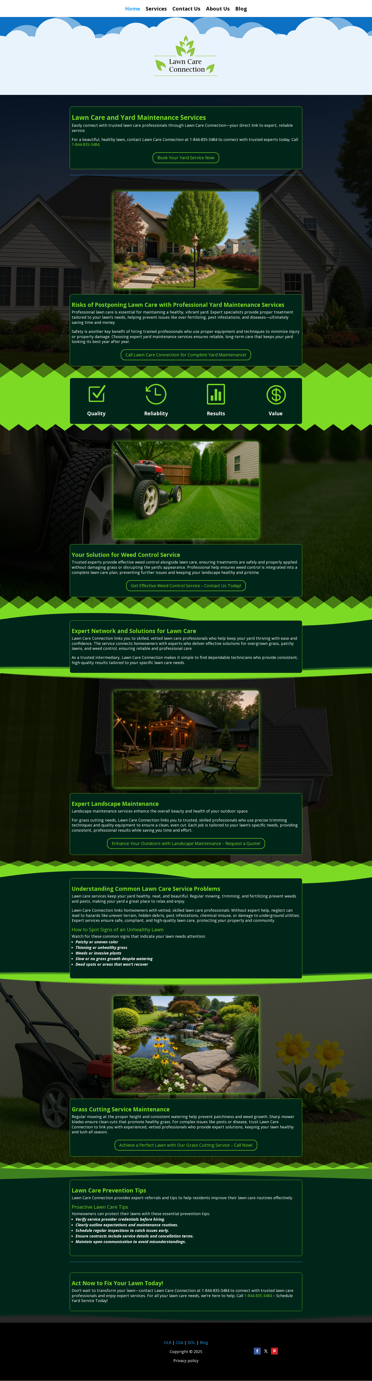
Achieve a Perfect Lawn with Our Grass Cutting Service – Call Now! (186, 1145)
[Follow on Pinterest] (274, 1351)
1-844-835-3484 (85, 144)
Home (132, 9)
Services (156, 9)
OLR (167, 1342)
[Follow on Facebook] (257, 1351)
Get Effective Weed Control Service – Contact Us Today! (186, 586)
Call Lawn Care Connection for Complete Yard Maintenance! (186, 355)
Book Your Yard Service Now (185, 158)
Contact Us (186, 9)
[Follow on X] (265, 1351)
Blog (241, 9)
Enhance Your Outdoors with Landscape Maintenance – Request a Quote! (186, 843)
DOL (192, 1342)
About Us (218, 9)
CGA (179, 1342)
